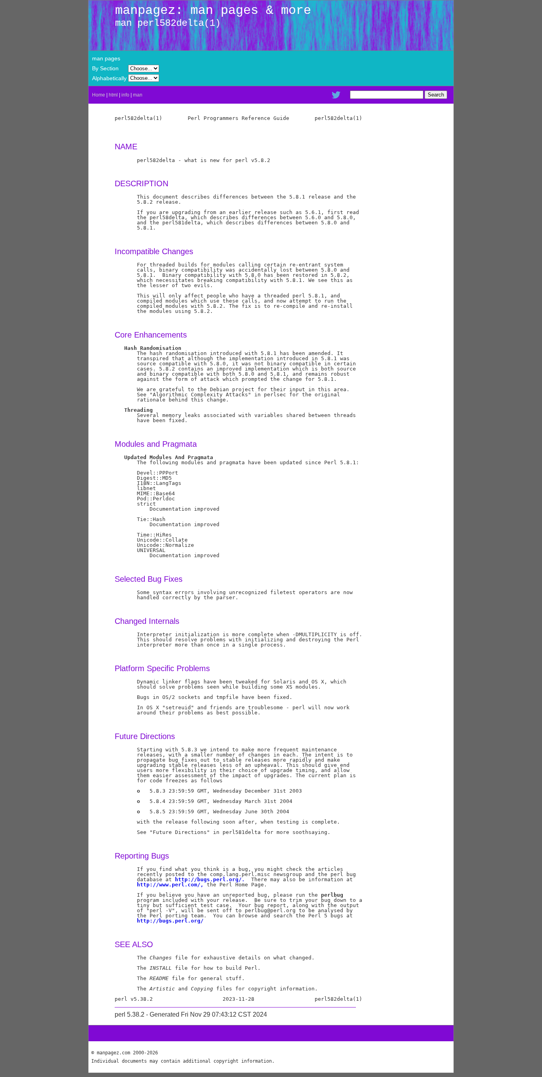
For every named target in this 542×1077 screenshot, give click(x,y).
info (125, 95)
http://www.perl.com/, (170, 885)
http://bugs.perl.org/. (210, 879)
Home (98, 95)
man (137, 95)
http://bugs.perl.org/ (170, 921)
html (113, 95)
